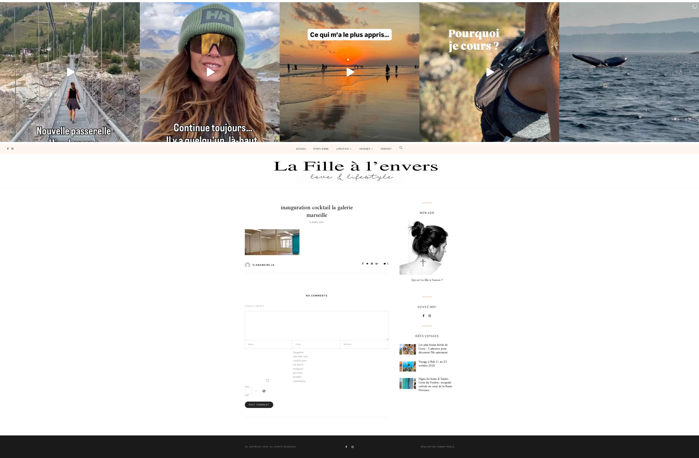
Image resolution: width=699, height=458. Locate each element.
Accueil (301, 149)
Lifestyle (342, 149)
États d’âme (321, 149)
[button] (401, 148)
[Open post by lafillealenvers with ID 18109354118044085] (210, 72)
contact (386, 149)
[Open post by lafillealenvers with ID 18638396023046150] (70, 72)
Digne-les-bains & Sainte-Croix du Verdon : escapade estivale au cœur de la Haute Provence (435, 384)
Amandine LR (265, 265)
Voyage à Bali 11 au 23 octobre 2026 (433, 363)
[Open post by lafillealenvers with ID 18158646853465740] (629, 72)
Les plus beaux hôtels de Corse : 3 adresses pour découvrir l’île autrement (433, 348)
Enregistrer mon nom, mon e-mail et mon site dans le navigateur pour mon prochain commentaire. (300, 367)
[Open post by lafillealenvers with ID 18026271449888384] (349, 72)
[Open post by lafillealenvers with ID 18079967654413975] (489, 72)
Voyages (364, 149)
